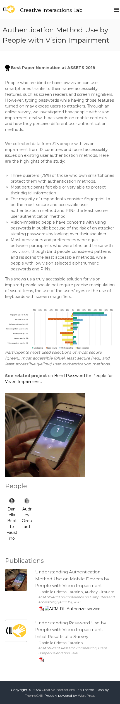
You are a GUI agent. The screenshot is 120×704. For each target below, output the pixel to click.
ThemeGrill (34, 695)
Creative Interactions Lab (51, 10)
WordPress (86, 695)
